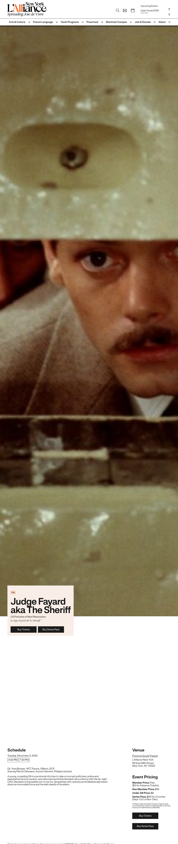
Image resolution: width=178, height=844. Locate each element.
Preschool (92, 22)
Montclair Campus (116, 22)
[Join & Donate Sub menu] (154, 22)
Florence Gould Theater (145, 756)
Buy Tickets (23, 629)
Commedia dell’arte (150, 12)
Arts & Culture (17, 22)
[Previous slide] (169, 9)
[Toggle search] (118, 10)
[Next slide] (169, 14)
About (162, 22)
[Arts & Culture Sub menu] (28, 22)
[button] (125, 10)
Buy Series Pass (50, 629)
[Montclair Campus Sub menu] (130, 22)
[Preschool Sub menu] (101, 22)
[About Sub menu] (169, 22)
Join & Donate (143, 22)
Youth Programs (70, 22)
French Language (43, 22)
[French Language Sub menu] (56, 22)
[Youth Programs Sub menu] (82, 22)
